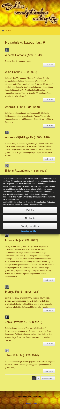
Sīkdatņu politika (28, 230)
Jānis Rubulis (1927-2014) (22, 355)
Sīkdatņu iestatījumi (30, 225)
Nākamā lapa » (47, 378)
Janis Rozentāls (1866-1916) (23, 322)
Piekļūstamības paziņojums (30, 396)
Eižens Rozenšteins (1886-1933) (26, 170)
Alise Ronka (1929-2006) (21, 72)
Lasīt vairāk (49, 65)
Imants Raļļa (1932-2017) (21, 240)
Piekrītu (30, 210)
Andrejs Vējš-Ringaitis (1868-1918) (27, 137)
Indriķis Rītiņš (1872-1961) (22, 291)
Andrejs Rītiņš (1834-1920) (22, 107)
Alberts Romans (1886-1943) (24, 55)
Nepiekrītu (30, 218)
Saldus (34, 403)
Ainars (28, 403)
